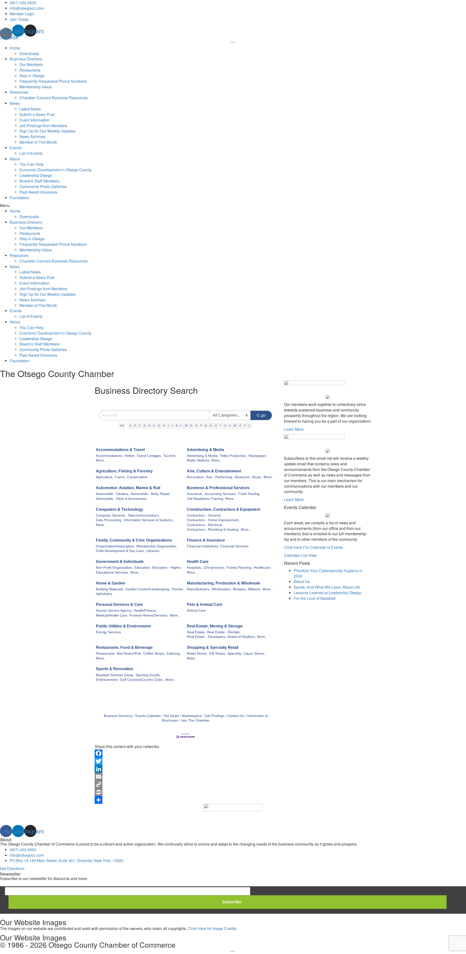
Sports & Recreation (114, 669)
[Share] (186, 800)
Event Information (34, 120)
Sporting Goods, (148, 675)
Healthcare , (263, 567)
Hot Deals (171, 716)
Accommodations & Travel (120, 450)
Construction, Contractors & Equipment (223, 509)
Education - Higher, (167, 567)
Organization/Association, (115, 546)
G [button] (159, 425)
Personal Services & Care (119, 604)
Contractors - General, (204, 515)
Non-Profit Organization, (114, 567)
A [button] (130, 425)
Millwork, (254, 589)
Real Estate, (196, 632)
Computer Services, (111, 515)
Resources (19, 92)
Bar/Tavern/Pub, (129, 653)
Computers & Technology (119, 509)
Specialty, (234, 653)
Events (16, 147)
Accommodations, (109, 456)
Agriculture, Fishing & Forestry (124, 471)
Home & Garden (110, 583)
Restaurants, (106, 653)
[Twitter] (186, 761)
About (15, 159)
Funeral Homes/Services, (149, 615)
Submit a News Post (36, 114)
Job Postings (214, 716)
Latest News (30, 109)
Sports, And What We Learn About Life (327, 587)
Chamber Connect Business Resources (53, 97)
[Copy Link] (186, 784)
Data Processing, (109, 520)
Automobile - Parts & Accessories (121, 499)
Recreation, (196, 477)
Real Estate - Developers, (206, 637)
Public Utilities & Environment (123, 626)
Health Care (197, 561)
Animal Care (196, 610)
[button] (233, 205)
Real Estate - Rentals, (224, 632)
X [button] (240, 425)
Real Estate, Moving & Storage (215, 626)
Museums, (243, 477)
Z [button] (249, 425)
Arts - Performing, (219, 477)
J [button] (172, 425)
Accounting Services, (221, 494)
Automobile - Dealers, (112, 494)
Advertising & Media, (202, 456)
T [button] (220, 425)
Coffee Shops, (154, 653)
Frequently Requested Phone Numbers (53, 81)
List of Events (30, 153)
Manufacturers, (198, 589)
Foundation (19, 197)
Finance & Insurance (206, 540)
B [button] (135, 425)
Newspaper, (258, 456)
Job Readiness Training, (205, 499)
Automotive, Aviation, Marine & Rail (128, 488)
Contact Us (235, 716)
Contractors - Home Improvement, (213, 520)
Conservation (137, 477)
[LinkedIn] (186, 769)
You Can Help (31, 164)
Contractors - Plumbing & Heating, (213, 529)
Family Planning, (239, 567)
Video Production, (233, 456)
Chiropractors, (214, 567)
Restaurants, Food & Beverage (124, 647)
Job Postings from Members (43, 125)
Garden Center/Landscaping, (147, 589)
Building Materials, (110, 589)
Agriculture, (104, 477)
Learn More (294, 429)
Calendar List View (300, 555)
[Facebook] (186, 753)
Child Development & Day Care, (120, 551)
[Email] (186, 777)
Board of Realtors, (242, 637)
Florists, (178, 589)
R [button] (211, 425)
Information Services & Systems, (148, 520)
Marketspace (192, 716)
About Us (302, 581)
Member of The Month (38, 142)
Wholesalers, (222, 589)
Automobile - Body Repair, (151, 494)
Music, (257, 477)
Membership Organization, (156, 546)
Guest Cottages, (149, 456)
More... (101, 460)
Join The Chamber (195, 720)
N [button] (191, 425)
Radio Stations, (198, 460)
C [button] (140, 425)
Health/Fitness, (145, 610)
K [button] (177, 425)
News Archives (32, 136)
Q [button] (206, 425)
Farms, (120, 477)
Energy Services (108, 632)
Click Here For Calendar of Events (313, 547)
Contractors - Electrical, (205, 525)
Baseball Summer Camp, (115, 675)
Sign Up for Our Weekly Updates (47, 131)
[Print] (186, 792)
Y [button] (245, 425)
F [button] (154, 425)
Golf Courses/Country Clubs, (142, 680)
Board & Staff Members (39, 181)
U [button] (225, 425)
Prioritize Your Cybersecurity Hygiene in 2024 (328, 573)
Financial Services (235, 546)
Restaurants (29, 70)
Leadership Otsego (35, 175)
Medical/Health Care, (112, 615)
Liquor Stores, (254, 653)
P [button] (201, 425)
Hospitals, (194, 567)
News (15, 103)
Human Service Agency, (114, 610)
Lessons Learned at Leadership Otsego (327, 592)
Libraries (152, 551)
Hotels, (130, 456)
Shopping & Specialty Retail (212, 647)
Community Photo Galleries (43, 186)
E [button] (149, 425)
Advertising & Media (205, 450)
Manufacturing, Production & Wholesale (223, 583)
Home (15, 48)
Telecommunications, (144, 515)
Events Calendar (148, 716)
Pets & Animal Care (204, 604)
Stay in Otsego (32, 75)
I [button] (168, 425)
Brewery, (239, 589)
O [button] (196, 425)
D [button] (145, 425)
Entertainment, (107, 680)
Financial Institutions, (203, 546)
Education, (142, 567)
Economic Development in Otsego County (55, 170)
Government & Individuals (120, 561)
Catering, (173, 653)
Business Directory (26, 59)
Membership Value (35, 87)
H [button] (164, 425)
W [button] (235, 425)
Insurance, (195, 494)
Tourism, (169, 456)
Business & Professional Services (218, 488)
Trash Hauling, (249, 494)
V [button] (230, 425)
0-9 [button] (122, 425)
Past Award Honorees (38, 192)
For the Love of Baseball (315, 598)
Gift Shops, (217, 653)
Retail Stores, (197, 653)
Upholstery (104, 594)
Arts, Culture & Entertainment (214, 471)
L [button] (181, 425)
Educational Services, (112, 572)
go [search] (263, 415)
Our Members (31, 64)
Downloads (29, 53)
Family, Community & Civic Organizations (134, 540)
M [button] (186, 425)
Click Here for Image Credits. (212, 928)
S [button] (216, 425)
